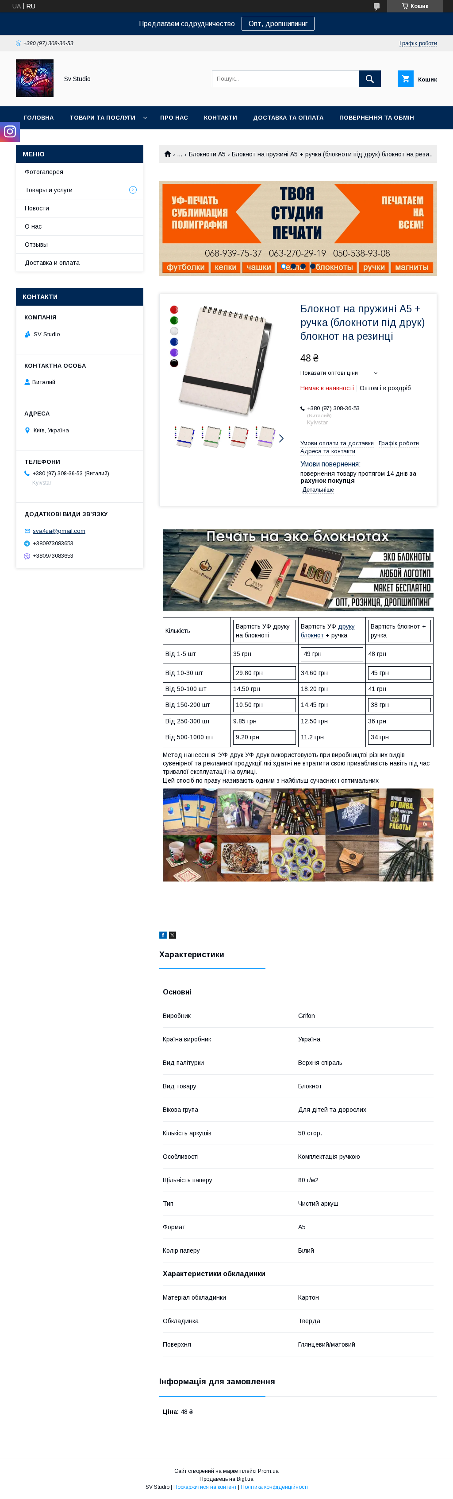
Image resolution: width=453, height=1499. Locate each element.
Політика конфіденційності (274, 1487)
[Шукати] (370, 78)
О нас (33, 226)
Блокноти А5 (207, 154)
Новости (37, 208)
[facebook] (163, 936)
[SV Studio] (35, 94)
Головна (39, 117)
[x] (172, 936)
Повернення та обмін (376, 117)
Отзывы (36, 244)
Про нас (174, 117)
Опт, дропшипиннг (278, 23)
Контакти (220, 117)
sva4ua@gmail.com (59, 531)
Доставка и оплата (52, 262)
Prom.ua (268, 1471)
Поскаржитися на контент (205, 1487)
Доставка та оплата (288, 117)
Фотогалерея (44, 171)
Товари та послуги (102, 117)
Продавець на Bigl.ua (226, 1479)
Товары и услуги (49, 190)
